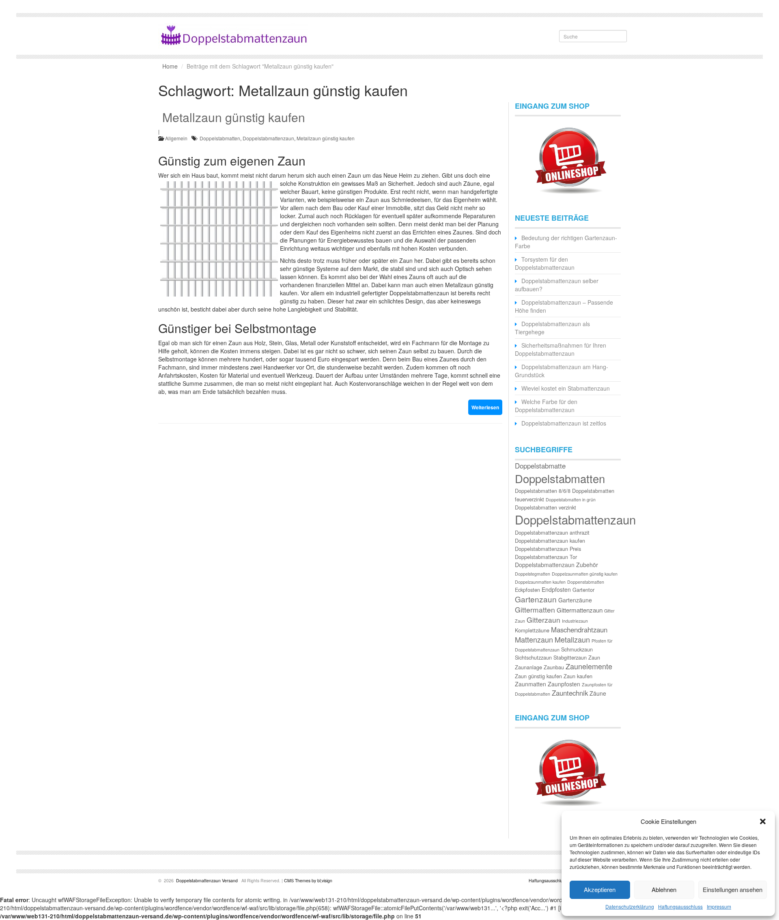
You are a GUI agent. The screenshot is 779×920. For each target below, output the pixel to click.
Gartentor (583, 589)
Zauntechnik (570, 693)
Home (170, 66)
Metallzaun (572, 639)
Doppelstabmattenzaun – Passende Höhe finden (564, 306)
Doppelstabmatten (220, 138)
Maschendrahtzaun (579, 629)
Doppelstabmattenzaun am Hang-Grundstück (561, 371)
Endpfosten (556, 589)
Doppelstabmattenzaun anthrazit (552, 532)
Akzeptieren (599, 889)
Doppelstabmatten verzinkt (545, 507)
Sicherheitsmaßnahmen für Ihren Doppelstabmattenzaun (560, 349)
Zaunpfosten (564, 684)
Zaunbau (554, 667)
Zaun (594, 657)
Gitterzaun (543, 620)
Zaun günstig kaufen (538, 676)
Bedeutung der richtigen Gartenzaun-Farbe (566, 242)
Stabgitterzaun (570, 657)
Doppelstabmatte (540, 466)
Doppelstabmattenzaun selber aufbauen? (556, 285)
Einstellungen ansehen (732, 889)
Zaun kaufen (578, 676)
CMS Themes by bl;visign (308, 880)
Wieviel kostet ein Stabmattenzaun (565, 388)
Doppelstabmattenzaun (268, 138)
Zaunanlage (528, 667)
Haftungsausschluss (680, 906)
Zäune (598, 693)
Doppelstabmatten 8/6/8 (542, 490)
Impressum (719, 906)
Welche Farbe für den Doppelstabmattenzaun (546, 406)
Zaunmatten (530, 684)
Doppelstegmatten (532, 574)
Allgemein (176, 138)
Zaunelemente (589, 666)
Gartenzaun (536, 598)
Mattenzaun (534, 639)
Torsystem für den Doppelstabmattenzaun (545, 263)
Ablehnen (664, 889)
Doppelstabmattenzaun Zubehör (556, 565)
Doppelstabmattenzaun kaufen (550, 540)
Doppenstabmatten (585, 582)
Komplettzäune (532, 630)
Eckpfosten (527, 589)
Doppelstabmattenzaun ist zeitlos (563, 423)
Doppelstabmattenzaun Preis (548, 548)
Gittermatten (535, 609)
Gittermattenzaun (580, 610)
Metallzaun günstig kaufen (233, 117)
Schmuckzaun (577, 649)
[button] (763, 821)
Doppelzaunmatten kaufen (540, 582)
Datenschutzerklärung (629, 906)
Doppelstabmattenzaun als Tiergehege (552, 328)
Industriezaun (575, 621)
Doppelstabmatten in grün (571, 500)
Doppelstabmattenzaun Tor (546, 557)
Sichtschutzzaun (533, 657)
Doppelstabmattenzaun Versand (207, 880)
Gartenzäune (575, 600)
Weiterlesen (485, 407)
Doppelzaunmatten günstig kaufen (585, 574)
